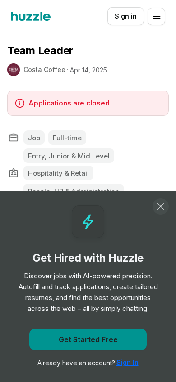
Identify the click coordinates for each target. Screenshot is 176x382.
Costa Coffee (44, 69)
